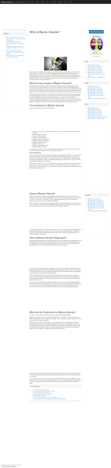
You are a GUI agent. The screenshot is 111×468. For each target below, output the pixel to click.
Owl (48, 2)
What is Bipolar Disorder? (40, 396)
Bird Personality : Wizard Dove (95, 72)
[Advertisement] (55, 16)
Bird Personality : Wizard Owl (95, 115)
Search (70, 2)
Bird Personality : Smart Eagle (95, 89)
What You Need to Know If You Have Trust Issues (45, 397)
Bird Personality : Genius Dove (95, 71)
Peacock (54, 2)
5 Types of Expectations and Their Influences (44, 391)
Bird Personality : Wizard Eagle (95, 94)
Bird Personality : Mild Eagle (94, 88)
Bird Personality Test (20, 2)
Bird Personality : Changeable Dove (96, 77)
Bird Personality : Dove (93, 65)
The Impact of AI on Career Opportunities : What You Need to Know (50, 399)
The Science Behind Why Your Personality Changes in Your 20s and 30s (15, 43)
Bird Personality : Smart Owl (94, 111)
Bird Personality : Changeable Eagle (96, 98)
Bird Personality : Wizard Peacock (96, 206)
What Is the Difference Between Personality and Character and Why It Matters (15, 52)
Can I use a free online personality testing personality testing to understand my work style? (16, 38)
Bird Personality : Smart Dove (95, 68)
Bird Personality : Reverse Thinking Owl (97, 117)
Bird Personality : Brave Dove (95, 69)
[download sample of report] (96, 45)
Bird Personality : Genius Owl (95, 114)
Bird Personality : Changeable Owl (96, 118)
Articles (37, 2)
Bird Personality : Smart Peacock (96, 201)
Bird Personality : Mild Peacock (95, 200)
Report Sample (96, 56)
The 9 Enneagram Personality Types (42, 392)
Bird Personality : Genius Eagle (95, 92)
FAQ (65, 2)
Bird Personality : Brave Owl (94, 112)
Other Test (29, 2)
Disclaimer (14, 465)
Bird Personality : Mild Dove (94, 66)
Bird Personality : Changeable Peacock (97, 211)
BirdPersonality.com (7, 2)
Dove (42, 2)
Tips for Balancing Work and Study (42, 394)
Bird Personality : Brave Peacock (96, 203)
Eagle (60, 2)
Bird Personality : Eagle (93, 86)
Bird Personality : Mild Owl (94, 109)
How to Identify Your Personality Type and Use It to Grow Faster (15, 56)
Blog (2, 465)
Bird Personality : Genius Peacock (96, 204)
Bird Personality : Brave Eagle (95, 91)
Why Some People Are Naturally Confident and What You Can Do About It (15, 47)
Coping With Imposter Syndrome (41, 389)
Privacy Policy (7, 465)
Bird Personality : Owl (93, 108)
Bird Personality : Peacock (94, 198)
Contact (19, 465)
